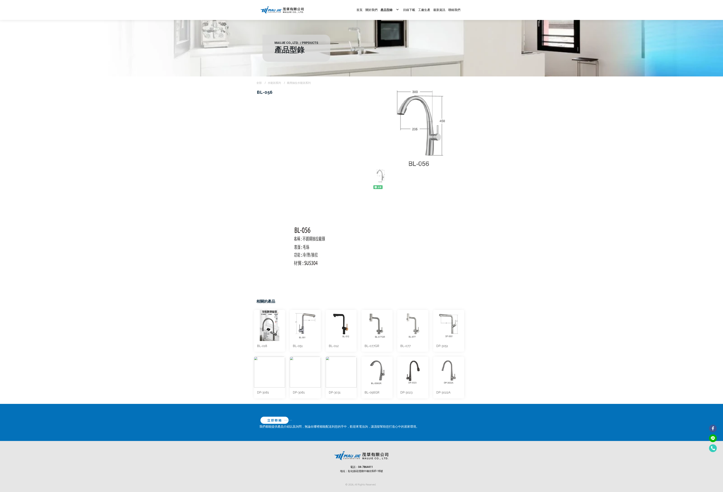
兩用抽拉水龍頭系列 (299, 82)
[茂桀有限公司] (282, 10)
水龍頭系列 (274, 82)
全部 (259, 82)
